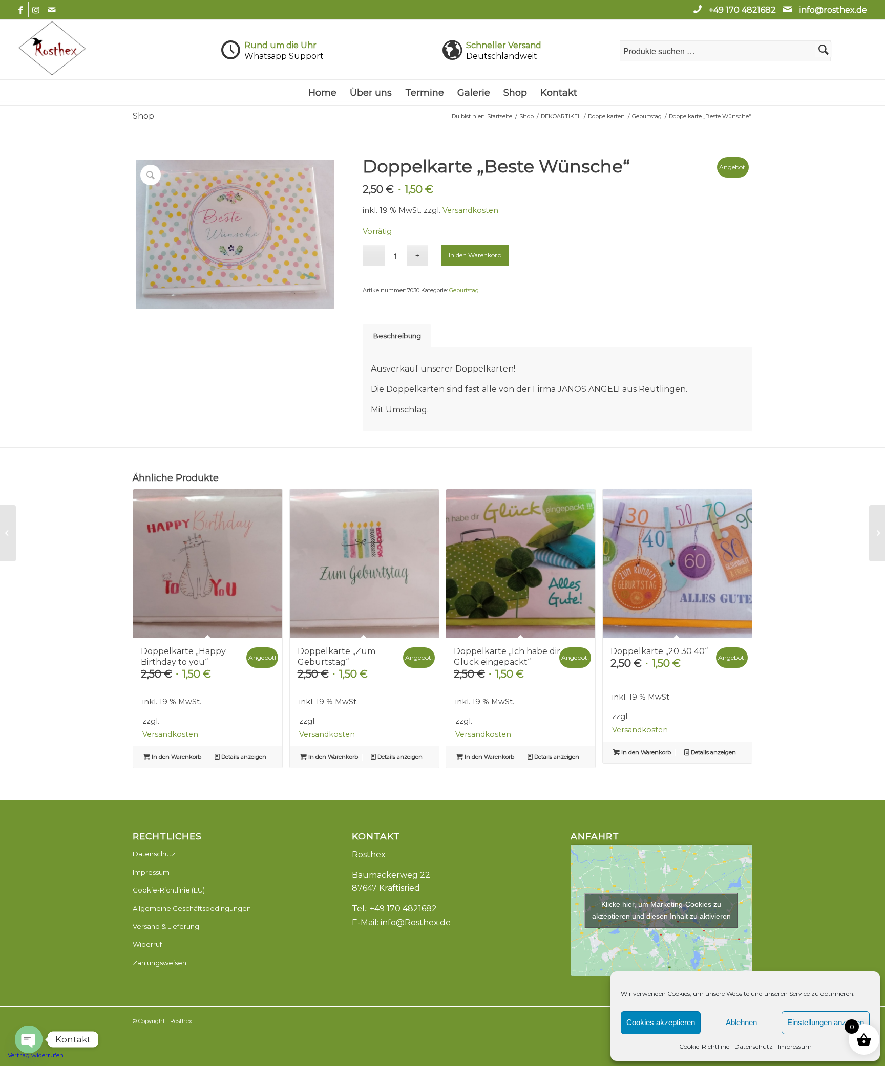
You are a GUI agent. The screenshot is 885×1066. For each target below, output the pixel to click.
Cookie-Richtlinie (704, 1046)
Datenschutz (753, 1046)
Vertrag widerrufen (36, 1055)
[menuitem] (322, 92)
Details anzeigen (243, 756)
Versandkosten (470, 210)
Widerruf (147, 944)
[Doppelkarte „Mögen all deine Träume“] (8, 533)
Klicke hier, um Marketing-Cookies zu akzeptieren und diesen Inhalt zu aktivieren (661, 910)
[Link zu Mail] (51, 9)
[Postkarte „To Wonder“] (877, 533)
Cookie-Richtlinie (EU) (169, 890)
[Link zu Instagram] (36, 9)
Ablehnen (741, 1022)
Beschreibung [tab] (397, 336)
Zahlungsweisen (159, 963)
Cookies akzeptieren (660, 1022)
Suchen (823, 49)
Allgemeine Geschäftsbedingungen (192, 908)
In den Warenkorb (475, 255)
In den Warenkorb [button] (175, 756)
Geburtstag (464, 290)
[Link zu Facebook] (20, 9)
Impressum (795, 1046)
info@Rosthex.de (416, 922)
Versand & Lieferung (166, 926)
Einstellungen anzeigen (825, 1022)
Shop (143, 116)
